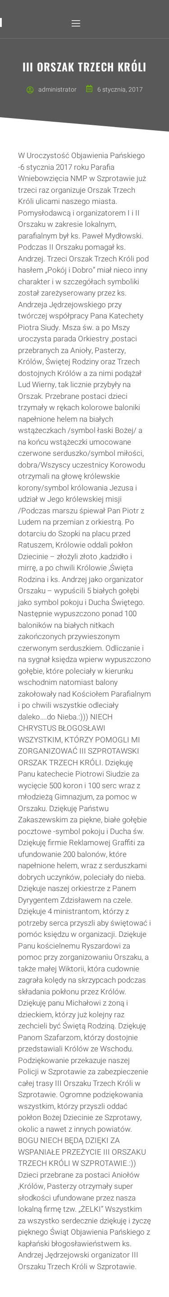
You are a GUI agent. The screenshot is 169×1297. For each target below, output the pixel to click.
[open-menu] (75, 23)
